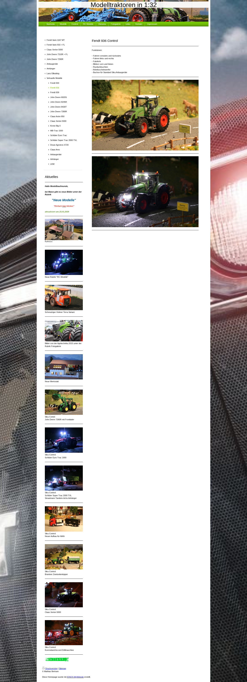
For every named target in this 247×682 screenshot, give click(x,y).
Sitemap (62, 668)
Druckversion (51, 668)
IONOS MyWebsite (75, 677)
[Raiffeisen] (64, 229)
